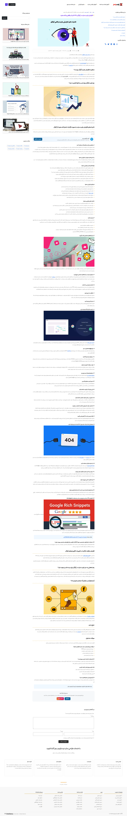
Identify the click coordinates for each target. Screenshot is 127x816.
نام (93, 731)
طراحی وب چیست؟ (11, 145)
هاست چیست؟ (19, 145)
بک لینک (87, 457)
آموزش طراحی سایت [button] (92, 4)
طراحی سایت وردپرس (58, 806)
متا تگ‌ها (69, 351)
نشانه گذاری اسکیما (90, 465)
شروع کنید (12, 4)
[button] (63, 783)
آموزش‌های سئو (83, 63)
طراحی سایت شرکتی (58, 795)
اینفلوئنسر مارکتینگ (90, 616)
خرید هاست (80, 798)
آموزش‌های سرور (119, 804)
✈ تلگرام (67, 698)
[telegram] (114, 44)
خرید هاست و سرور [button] (71, 4)
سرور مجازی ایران (98, 798)
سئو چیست (71, 65)
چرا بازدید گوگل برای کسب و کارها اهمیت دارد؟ (117, 19)
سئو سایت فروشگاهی (38, 802)
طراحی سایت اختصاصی (57, 800)
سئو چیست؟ (26, 148)
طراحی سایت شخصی (58, 802)
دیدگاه (92, 716)
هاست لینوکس (79, 804)
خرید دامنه (80, 795)
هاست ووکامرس (79, 802)
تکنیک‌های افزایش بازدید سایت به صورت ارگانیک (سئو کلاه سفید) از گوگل (113, 22)
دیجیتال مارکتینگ (39, 792)
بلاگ (90, 12)
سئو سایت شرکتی (39, 800)
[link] (105, 44)
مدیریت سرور (99, 809)
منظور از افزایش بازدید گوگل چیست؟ (119, 17)
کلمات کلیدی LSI (91, 342)
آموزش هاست (119, 802)
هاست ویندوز (79, 806)
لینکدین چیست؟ (11, 148)
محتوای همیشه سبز (90, 375)
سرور (101, 792)
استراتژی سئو (81, 74)
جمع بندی (123, 33)
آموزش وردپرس (119, 795)
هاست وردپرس (79, 800)
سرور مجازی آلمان (98, 800)
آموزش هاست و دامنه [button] (104, 4)
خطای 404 (82, 457)
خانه (93, 12)
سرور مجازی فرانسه (98, 802)
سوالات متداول (122, 35)
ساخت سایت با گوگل (86, 54)
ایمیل (61, 731)
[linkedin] (111, 44)
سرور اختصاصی (99, 804)
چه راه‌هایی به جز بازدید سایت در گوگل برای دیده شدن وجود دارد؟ (114, 27)
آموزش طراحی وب (118, 798)
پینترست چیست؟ (19, 148)
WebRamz (9, 814)
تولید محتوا (91, 193)
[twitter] (108, 44)
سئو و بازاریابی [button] (81, 4)
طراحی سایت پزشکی (58, 804)
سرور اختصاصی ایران (98, 806)
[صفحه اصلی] (117, 4)
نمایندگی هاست (79, 809)
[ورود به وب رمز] (6, 4)
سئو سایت (79, 631)
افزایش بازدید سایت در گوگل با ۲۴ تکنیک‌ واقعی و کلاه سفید (76, 15)
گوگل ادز (40, 806)
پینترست (53, 277)
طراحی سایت (60, 792)
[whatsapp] (117, 44)
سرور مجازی (99, 795)
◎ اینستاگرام (60, 698)
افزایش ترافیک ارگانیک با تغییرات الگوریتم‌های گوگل (116, 25)
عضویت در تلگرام (38, 139)
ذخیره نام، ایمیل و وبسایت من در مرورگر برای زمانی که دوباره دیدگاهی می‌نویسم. (78, 738)
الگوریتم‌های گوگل (86, 555)
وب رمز (115, 813)
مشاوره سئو (40, 798)
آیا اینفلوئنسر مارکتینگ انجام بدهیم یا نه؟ (118, 30)
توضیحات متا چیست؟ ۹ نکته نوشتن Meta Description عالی (75, 537)
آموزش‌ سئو (87, 12)
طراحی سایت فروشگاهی (57, 798)
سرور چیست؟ (26, 145)
